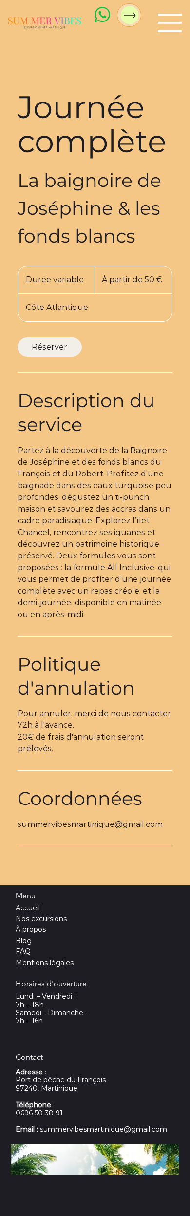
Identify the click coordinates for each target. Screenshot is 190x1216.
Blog (24, 940)
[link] (50, 347)
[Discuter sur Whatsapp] (102, 14)
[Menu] (170, 23)
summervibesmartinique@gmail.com (91, 1129)
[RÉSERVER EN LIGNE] (129, 15)
